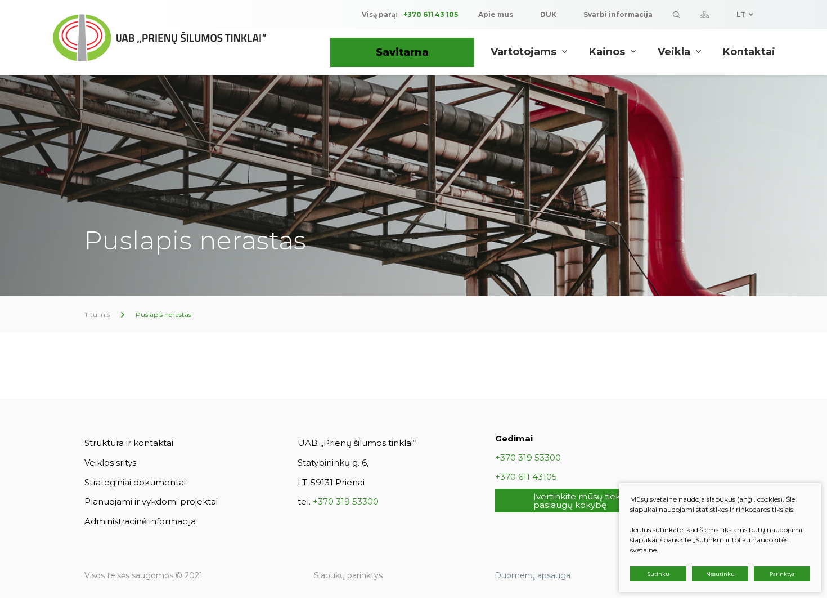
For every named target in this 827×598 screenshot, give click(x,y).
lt (740, 14)
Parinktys (782, 574)
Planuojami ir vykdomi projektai (151, 501)
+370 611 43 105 (430, 14)
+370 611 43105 (526, 476)
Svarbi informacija (618, 14)
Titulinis (97, 314)
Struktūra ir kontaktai (128, 443)
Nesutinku (720, 574)
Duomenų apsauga (532, 575)
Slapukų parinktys (348, 575)
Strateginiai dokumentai (135, 482)
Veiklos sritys (110, 462)
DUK (548, 14)
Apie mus (495, 14)
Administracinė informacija (140, 521)
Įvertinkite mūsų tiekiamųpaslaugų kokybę (587, 500)
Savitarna (402, 52)
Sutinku (658, 574)
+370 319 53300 (346, 501)
